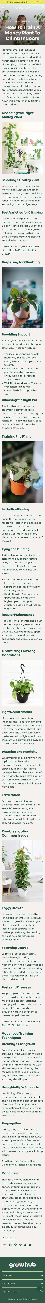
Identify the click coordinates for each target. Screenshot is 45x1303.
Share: (4, 1244)
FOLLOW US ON (8, 1284)
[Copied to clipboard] (30, 1244)
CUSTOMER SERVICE (10, 1292)
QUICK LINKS (7, 1276)
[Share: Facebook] (10, 1244)
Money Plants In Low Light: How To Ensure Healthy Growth (20, 250)
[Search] (38, 7)
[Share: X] (15, 1244)
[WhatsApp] (25, 1244)
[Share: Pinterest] (20, 1244)
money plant (29, 100)
